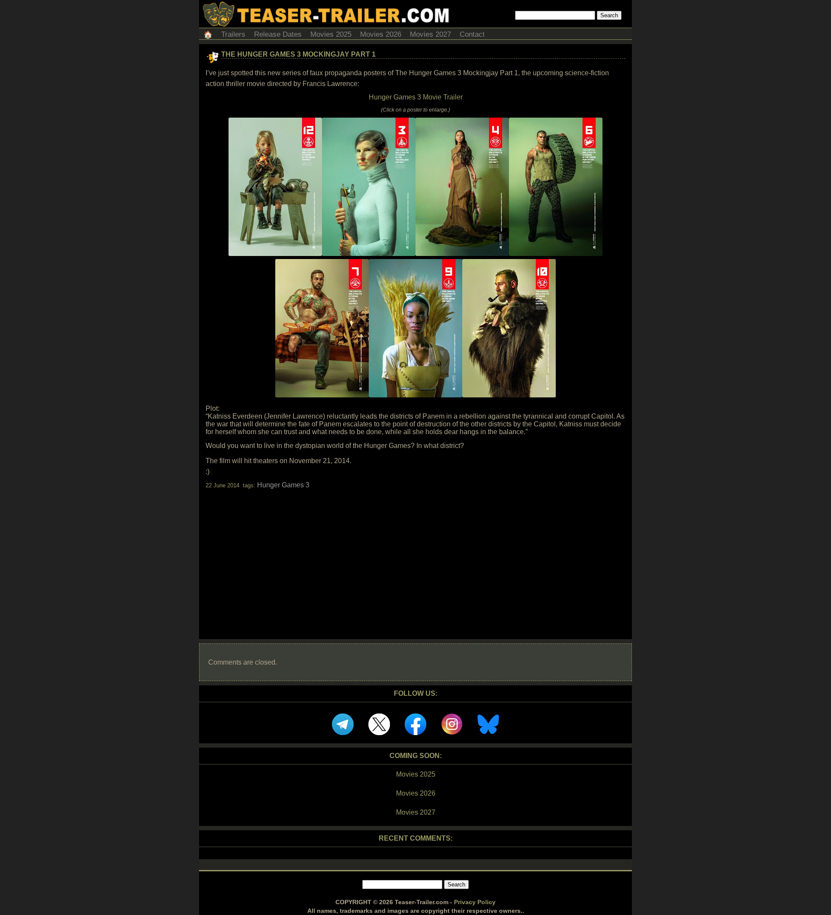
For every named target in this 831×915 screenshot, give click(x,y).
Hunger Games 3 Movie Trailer (416, 97)
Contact (472, 34)
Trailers (233, 34)
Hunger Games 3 (283, 485)
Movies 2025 (330, 34)
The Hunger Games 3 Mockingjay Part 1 (298, 54)
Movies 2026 (380, 34)
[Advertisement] (415, 556)
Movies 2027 (430, 34)
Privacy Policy (475, 902)
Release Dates (278, 34)
